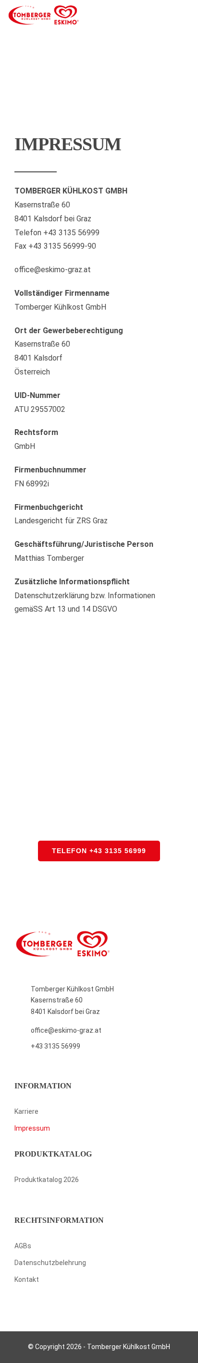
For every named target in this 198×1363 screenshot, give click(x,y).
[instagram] (106, 1298)
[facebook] (91, 1298)
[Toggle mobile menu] (187, 16)
